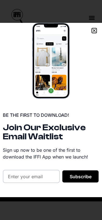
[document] (51, 110)
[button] (94, 30)
